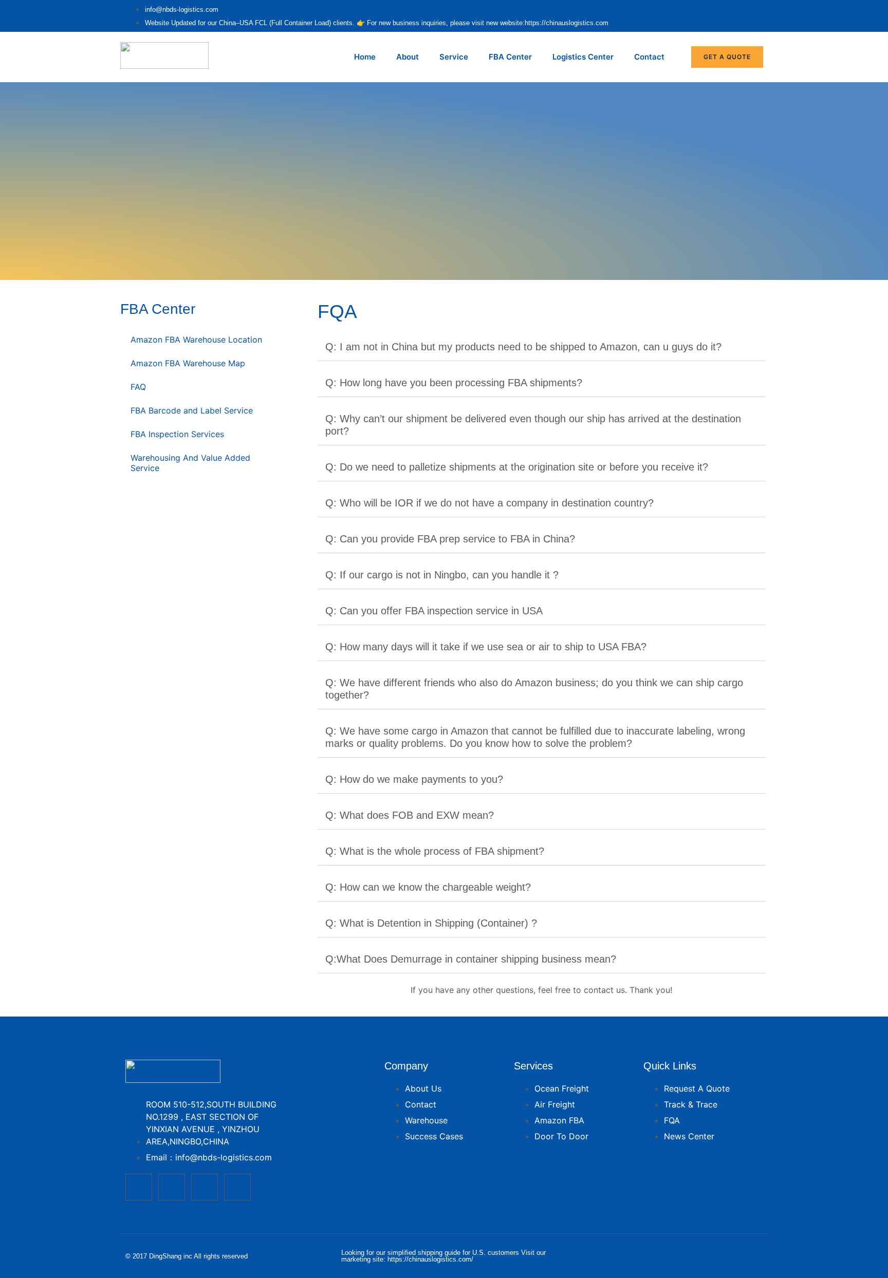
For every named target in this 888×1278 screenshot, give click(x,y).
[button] (542, 347)
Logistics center (583, 57)
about (407, 57)
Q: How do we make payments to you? (414, 779)
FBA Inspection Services (177, 434)
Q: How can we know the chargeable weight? (428, 887)
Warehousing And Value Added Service (190, 463)
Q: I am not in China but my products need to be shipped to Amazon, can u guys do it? (523, 346)
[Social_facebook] (138, 1187)
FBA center (510, 57)
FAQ (138, 387)
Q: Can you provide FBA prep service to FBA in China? (450, 538)
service (453, 57)
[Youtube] (204, 1187)
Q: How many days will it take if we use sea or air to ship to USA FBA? (485, 646)
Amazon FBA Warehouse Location (196, 339)
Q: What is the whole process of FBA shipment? (434, 851)
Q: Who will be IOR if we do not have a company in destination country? (489, 503)
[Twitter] (171, 1187)
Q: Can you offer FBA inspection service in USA (434, 610)
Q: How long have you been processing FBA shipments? (453, 382)
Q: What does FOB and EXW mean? (409, 815)
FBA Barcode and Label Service (192, 410)
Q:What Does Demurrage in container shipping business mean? (470, 959)
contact (649, 57)
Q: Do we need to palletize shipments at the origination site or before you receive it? (516, 467)
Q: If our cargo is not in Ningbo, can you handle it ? (442, 574)
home (365, 57)
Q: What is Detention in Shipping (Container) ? (431, 923)
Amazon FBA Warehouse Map (188, 363)
